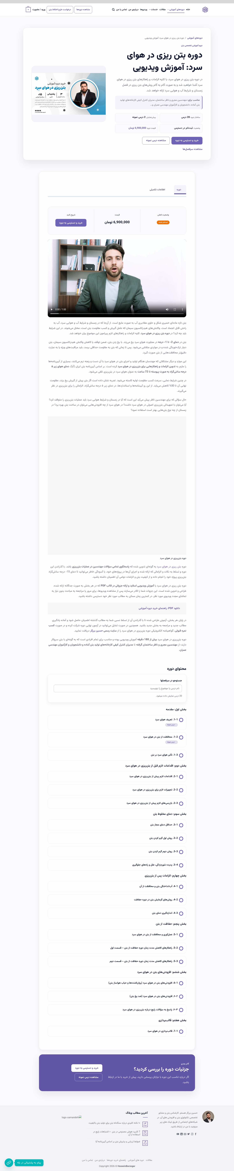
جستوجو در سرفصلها (171, 681)
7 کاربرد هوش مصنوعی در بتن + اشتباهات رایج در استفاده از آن (116, 1133)
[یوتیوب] (178, 1134)
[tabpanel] (117, 429)
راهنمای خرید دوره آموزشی (153, 608)
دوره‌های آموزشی (176, 9)
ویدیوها (143, 9)
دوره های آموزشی (136, 1160)
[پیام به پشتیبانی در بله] (9, 1162)
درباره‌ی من (133, 9)
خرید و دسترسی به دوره (187, 140)
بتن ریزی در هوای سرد (169, 567)
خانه (188, 9)
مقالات (162, 9)
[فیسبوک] (196, 1134)
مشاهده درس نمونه (156, 140)
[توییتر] (188, 1134)
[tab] (180, 189)
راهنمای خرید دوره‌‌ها (116, 1160)
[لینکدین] (181, 1134)
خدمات (154, 9)
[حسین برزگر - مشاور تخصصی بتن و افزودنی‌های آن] (202, 9)
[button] (113, 9)
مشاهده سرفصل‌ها (192, 149)
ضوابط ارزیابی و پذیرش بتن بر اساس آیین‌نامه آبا (118, 1141)
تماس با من (121, 9)
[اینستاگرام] (192, 1134)
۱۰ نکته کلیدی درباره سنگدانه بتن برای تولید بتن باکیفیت (114, 1123)
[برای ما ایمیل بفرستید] (185, 1134)
